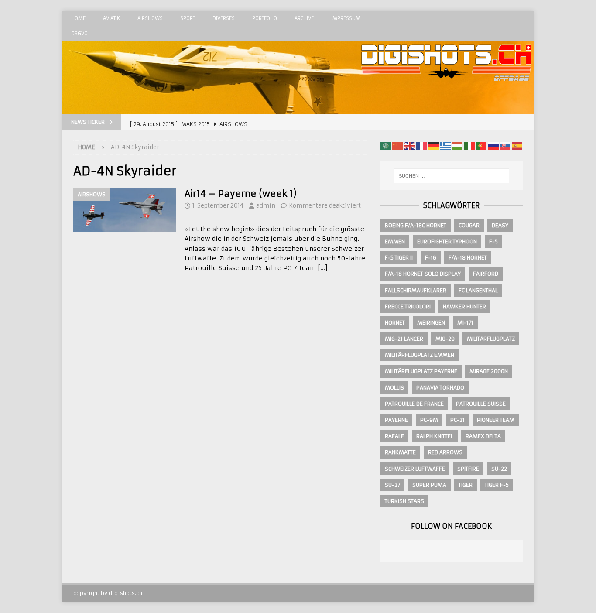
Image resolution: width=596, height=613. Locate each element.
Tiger (466, 485)
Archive (304, 18)
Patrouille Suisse (481, 404)
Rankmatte (400, 452)
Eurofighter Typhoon (447, 241)
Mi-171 (465, 322)
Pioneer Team (495, 420)
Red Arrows (445, 452)
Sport (187, 18)
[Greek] (445, 145)
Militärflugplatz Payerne (421, 371)
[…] (323, 268)
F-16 (430, 257)
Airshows (150, 18)
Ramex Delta (483, 436)
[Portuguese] (481, 145)
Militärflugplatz (491, 339)
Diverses (223, 18)
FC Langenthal (478, 290)
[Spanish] (517, 145)
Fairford (485, 274)
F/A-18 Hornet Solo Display (423, 274)
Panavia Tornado (440, 387)
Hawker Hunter (464, 306)
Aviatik (111, 18)
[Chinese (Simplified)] (397, 145)
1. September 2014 (217, 205)
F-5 (493, 241)
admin (265, 205)
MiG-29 (445, 339)
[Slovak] (505, 145)
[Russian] (493, 145)
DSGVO (79, 34)
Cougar (469, 225)
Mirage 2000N (488, 371)
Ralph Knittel (434, 436)
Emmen (395, 241)
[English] (409, 145)
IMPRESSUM (345, 18)
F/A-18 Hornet (468, 257)
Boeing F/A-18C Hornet (415, 225)
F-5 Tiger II (399, 257)
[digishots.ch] (446, 109)
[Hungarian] (457, 145)
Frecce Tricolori (408, 306)
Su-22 (499, 469)
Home (78, 18)
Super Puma (429, 485)
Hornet (395, 322)
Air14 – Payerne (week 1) (241, 193)
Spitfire (468, 469)
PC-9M (429, 420)
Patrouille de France (414, 404)
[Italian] (469, 145)
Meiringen (431, 322)
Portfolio (264, 18)
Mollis (394, 387)
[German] (433, 145)
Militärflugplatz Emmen (419, 355)
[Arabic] (385, 145)
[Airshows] (124, 210)
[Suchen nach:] (451, 175)
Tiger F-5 (497, 485)
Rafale (394, 436)
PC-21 (457, 420)
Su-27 (392, 485)
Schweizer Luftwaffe (415, 469)
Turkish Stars (404, 501)
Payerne (396, 420)
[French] (421, 145)
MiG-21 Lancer (404, 339)
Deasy (500, 225)
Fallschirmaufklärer (415, 290)
